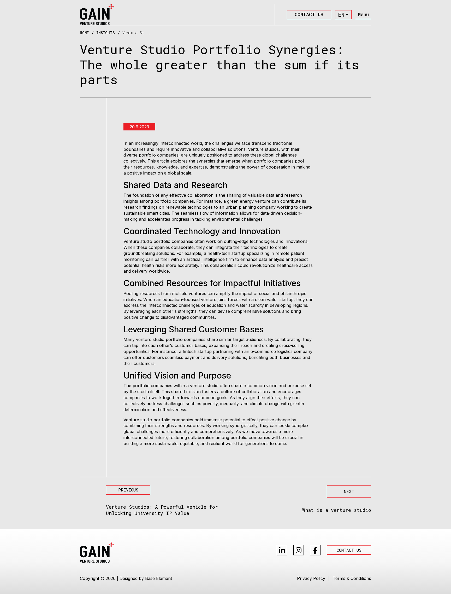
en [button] (341, 14)
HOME (84, 33)
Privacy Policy (311, 578)
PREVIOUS (128, 490)
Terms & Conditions (352, 578)
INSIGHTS (105, 33)
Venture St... (136, 33)
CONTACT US (309, 14)
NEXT (349, 491)
